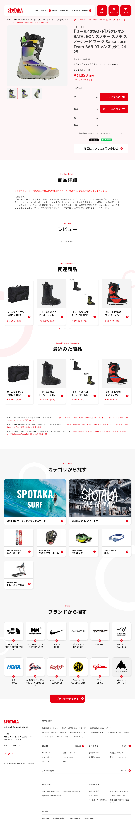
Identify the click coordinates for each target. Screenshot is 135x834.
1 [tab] (59, 328)
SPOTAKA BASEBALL (71, 791)
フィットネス (68, 757)
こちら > (114, 64)
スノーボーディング (117, 795)
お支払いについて (116, 753)
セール (40, 424)
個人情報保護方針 (59, 818)
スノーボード (47, 757)
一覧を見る (77, 746)
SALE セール (19, 431)
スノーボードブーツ (46, 20)
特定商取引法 (75, 818)
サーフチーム (94, 795)
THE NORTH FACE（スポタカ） (120, 801)
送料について (94, 753)
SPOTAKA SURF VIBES (51, 791)
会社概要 (45, 818)
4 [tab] (67, 328)
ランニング (46, 761)
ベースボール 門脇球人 (98, 800)
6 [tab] (72, 328)
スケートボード (69, 753)
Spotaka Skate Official (52, 795)
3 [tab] (65, 328)
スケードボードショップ (119, 791)
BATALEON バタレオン (44, 417)
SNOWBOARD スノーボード (25, 20)
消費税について (95, 757)
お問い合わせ (89, 818)
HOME (9, 20)
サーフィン (46, 753)
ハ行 (31, 417)
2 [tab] (62, 328)
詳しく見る (124, 771)
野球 (65, 761)
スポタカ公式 (94, 791)
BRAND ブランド (20, 417)
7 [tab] (75, 328)
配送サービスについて (118, 757)
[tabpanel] (18, 302)
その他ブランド (62, 20)
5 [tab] (70, 328)
